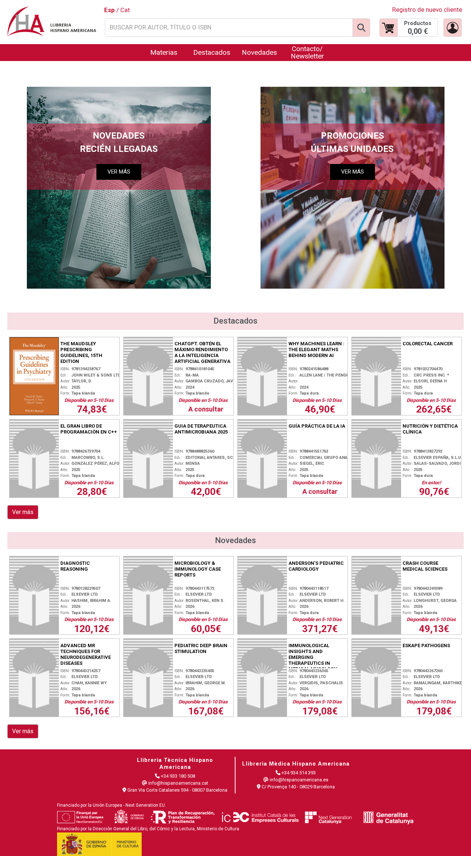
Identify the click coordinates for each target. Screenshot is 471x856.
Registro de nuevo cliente (427, 9)
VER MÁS (118, 171)
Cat (125, 10)
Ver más (22, 512)
